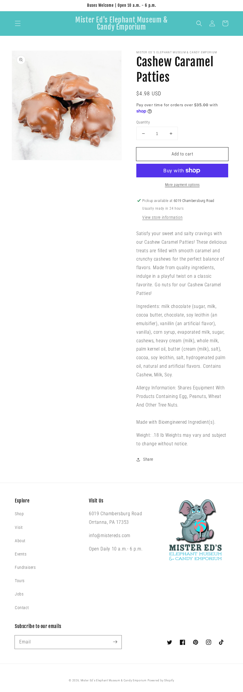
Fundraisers (25, 567)
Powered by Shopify (161, 680)
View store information (162, 217)
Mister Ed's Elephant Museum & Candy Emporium (114, 680)
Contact (22, 607)
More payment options (182, 185)
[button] (17, 23)
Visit (19, 527)
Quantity (143, 122)
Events (21, 554)
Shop (19, 513)
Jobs (19, 594)
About (20, 540)
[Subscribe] (115, 641)
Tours (20, 580)
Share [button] (148, 459)
